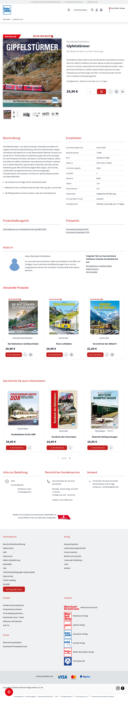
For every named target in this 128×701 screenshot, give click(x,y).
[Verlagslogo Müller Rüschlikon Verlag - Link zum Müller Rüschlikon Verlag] (68, 652)
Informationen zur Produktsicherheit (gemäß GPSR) (24, 229)
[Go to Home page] (7, 10)
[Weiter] (69, 458)
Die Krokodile (91, 272)
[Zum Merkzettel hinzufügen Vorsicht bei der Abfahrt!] (106, 354)
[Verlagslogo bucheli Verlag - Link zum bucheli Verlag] (68, 643)
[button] (32, 73)
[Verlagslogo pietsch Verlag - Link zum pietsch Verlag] (68, 625)
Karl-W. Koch (63, 338)
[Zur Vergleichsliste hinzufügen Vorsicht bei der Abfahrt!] (112, 354)
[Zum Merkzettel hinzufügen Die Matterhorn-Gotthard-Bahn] (25, 354)
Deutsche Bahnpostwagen (105, 436)
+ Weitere (109, 431)
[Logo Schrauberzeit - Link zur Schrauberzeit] (68, 661)
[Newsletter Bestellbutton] (64, 517)
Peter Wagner (100, 431)
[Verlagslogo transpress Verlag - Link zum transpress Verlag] (68, 634)
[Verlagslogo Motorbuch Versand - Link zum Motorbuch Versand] (71, 608)
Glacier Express (92, 269)
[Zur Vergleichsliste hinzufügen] (116, 91)
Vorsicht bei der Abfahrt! (105, 343)
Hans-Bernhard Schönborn (77, 41)
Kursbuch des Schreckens (64, 436)
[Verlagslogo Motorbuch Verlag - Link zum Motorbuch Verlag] (68, 616)
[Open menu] (69, 10)
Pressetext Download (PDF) (77, 229)
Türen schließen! (64, 343)
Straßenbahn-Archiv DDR (23, 434)
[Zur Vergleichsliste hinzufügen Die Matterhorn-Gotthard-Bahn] (30, 354)
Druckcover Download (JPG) (78, 232)
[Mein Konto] (96, 9)
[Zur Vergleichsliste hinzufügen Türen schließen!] (71, 354)
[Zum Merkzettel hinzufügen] (110, 91)
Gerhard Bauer (22, 428)
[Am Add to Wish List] (29, 447)
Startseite (6, 19)
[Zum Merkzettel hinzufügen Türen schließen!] (66, 354)
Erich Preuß (63, 431)
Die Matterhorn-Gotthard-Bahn (99, 266)
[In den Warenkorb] (101, 91)
